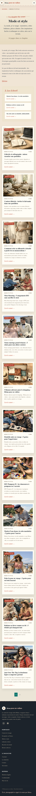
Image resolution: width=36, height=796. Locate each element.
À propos (4, 757)
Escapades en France (7, 736)
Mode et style (5, 739)
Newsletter (5, 765)
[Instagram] (3, 723)
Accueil (4, 9)
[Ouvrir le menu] (34, 3)
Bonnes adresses (6, 747)
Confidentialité (6, 777)
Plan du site (5, 780)
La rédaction (5, 759)
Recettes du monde (7, 744)
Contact (4, 762)
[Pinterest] (7, 723)
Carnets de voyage (7, 733)
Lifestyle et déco (6, 742)
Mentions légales (6, 774)
